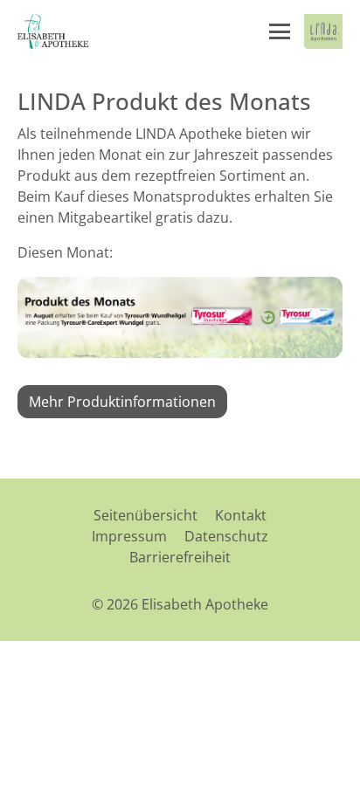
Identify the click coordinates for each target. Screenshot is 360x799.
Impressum (129, 536)
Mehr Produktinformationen (122, 401)
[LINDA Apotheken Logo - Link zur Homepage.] (323, 31)
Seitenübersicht (145, 515)
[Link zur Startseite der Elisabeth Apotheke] (56, 31)
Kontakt (241, 515)
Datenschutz (226, 536)
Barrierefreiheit (180, 557)
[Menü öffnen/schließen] (279, 31)
